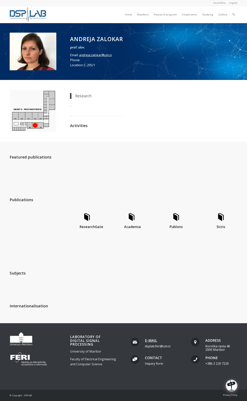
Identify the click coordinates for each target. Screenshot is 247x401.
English (233, 2)
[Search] (233, 14)
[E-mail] (135, 342)
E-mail (151, 340)
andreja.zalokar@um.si (95, 55)
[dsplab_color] (28, 14)
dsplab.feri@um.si (157, 346)
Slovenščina (219, 2)
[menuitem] (219, 3)
